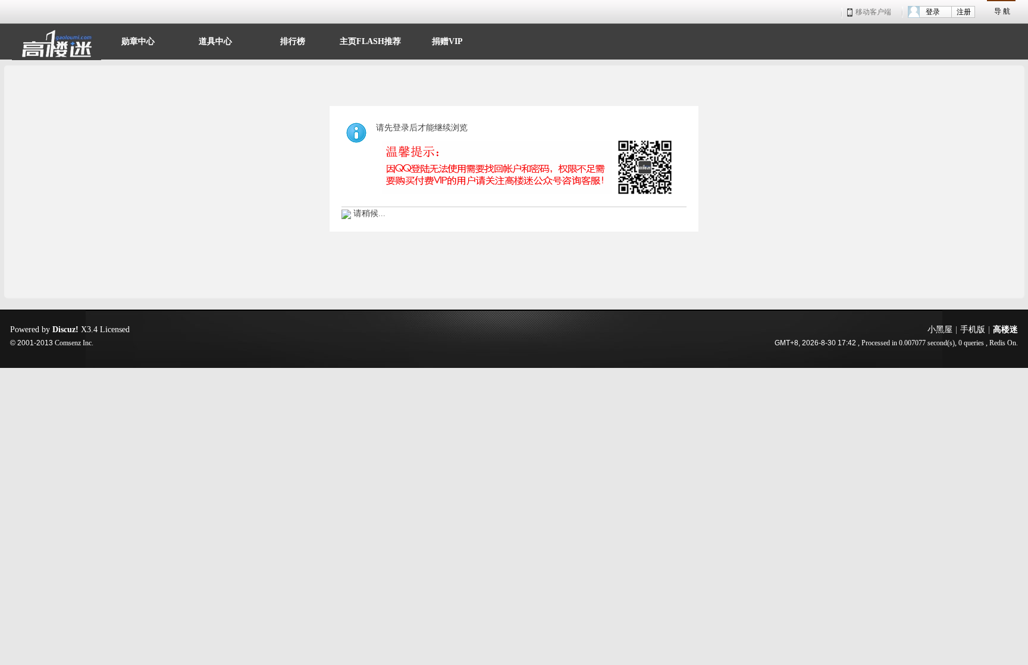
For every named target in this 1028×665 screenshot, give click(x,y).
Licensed (115, 329)
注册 (964, 12)
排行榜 (292, 40)
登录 (933, 12)
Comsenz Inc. (74, 343)
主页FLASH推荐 (370, 40)
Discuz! (65, 329)
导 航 (1002, 11)
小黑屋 (939, 329)
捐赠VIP (447, 40)
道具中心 (215, 40)
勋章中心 (138, 40)
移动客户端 (873, 12)
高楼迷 (1005, 329)
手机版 (972, 329)
